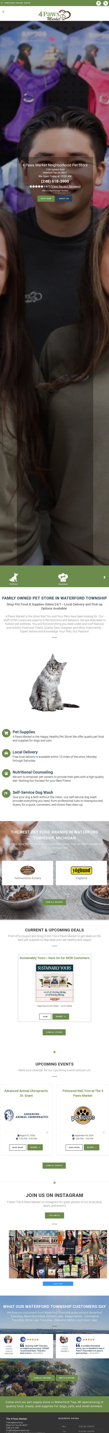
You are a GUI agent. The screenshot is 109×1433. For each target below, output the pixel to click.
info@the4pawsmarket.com (18, 1430)
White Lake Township (38, 1320)
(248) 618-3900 (55, 181)
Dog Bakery (63, 584)
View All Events (54, 1166)
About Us (64, 199)
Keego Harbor (73, 1316)
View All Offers (54, 1032)
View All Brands (54, 902)
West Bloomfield (34, 1316)
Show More (38, 1353)
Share (60, 1016)
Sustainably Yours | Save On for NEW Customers (55, 958)
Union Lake (90, 1320)
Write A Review (66, 1378)
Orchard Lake (54, 1316)
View (45, 1017)
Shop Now (46, 199)
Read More (17, 1147)
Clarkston (60, 1320)
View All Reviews (42, 1378)
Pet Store (14, 584)
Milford (71, 1320)
